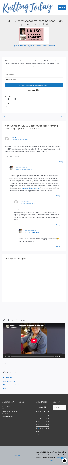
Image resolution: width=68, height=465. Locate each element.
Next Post (62, 117)
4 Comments (51, 46)
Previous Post (7, 117)
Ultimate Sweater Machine (11, 385)
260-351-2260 (6, 406)
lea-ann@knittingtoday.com (30, 188)
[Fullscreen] (62, 356)
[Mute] (59, 356)
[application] (34, 340)
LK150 (25, 46)
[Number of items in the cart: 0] (5, 364)
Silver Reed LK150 (9, 381)
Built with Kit (34, 90)
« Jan (37, 434)
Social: (22, 402)
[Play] (5, 356)
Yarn (4, 389)
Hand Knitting (7, 377)
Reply (61, 162)
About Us (17, 455)
